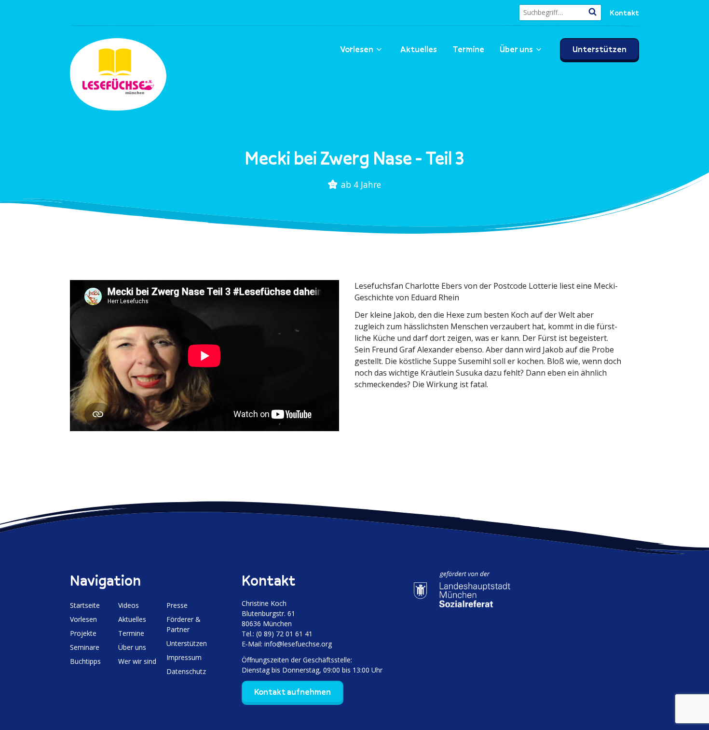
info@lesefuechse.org (298, 643)
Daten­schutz (186, 671)
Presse (177, 605)
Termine (468, 49)
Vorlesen (356, 49)
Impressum (184, 657)
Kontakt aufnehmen (292, 692)
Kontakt (624, 12)
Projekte (83, 633)
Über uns (516, 49)
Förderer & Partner (183, 624)
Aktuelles (418, 49)
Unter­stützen (600, 49)
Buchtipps (85, 661)
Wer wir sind (137, 661)
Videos (128, 605)
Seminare (84, 647)
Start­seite (85, 605)
